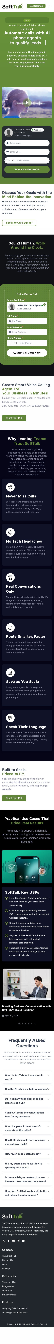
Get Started (36, 5)
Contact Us (7, 1260)
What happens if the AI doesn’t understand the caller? (23, 1128)
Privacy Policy (9, 1294)
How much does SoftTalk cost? (23, 1153)
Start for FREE (14, 418)
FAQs (4, 1264)
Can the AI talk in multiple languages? (26, 1089)
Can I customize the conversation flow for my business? (24, 1114)
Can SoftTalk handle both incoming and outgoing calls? (25, 1142)
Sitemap (6, 1268)
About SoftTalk (9, 1256)
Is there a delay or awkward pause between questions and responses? (25, 1179)
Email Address (15, 327)
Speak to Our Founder (19, 222)
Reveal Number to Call (27, 169)
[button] (19, 1023)
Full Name (12, 316)
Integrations (8, 1286)
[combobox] (9, 160)
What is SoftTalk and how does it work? (24, 1077)
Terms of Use (9, 1282)
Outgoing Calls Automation (14, 1308)
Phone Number (15, 338)
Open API (7, 1290)
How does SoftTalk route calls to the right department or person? (26, 1193)
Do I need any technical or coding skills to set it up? (24, 1100)
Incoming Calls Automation (14, 1312)
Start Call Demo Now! (28, 352)
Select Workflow (16, 300)
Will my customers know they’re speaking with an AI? (23, 1165)
